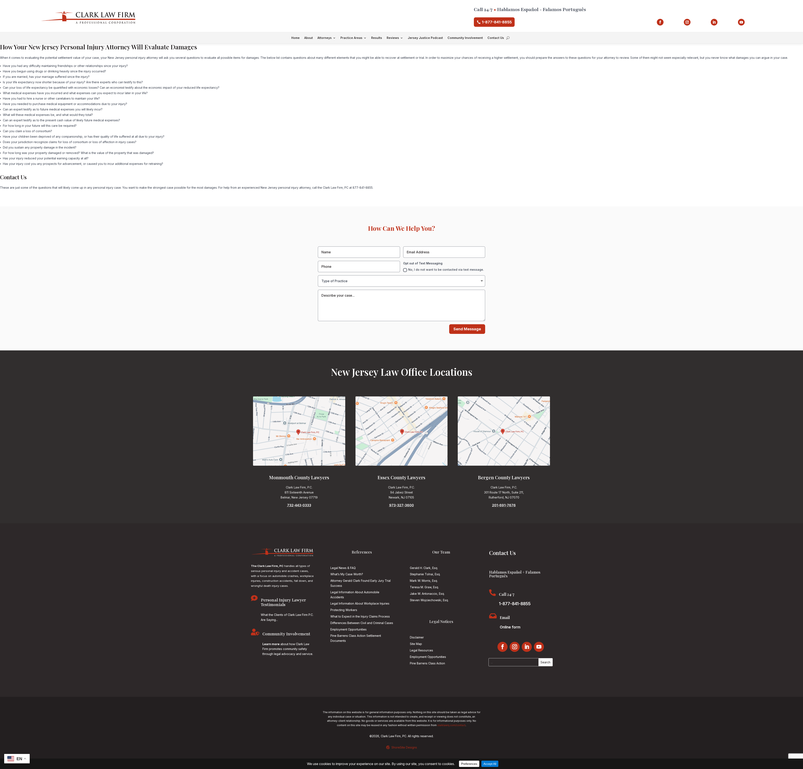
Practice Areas (351, 38)
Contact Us (495, 38)
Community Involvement (465, 38)
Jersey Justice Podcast (425, 38)
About (308, 38)
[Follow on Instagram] (687, 22)
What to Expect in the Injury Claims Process (360, 616)
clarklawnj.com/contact (451, 725)
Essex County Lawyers (401, 477)
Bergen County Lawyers (504, 477)
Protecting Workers (343, 610)
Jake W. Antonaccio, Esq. (427, 593)
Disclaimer (417, 637)
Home (295, 38)
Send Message (467, 329)
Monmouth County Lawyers (299, 477)
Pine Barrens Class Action (427, 663)
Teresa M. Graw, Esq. (424, 587)
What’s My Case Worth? (346, 574)
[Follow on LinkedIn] (714, 22)
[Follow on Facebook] (660, 22)
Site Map (416, 644)
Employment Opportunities (348, 629)
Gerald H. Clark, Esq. (424, 568)
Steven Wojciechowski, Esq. (429, 600)
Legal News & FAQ (343, 568)
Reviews (393, 38)
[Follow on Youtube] (741, 22)
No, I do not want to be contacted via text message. (446, 269)
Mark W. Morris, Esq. (424, 580)
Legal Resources (421, 650)
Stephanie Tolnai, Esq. (425, 574)
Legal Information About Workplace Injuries (359, 603)
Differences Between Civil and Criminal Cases (361, 623)
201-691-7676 (504, 505)
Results (376, 38)
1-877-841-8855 (497, 22)
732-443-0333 (299, 505)
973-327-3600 (401, 505)
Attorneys (324, 38)
